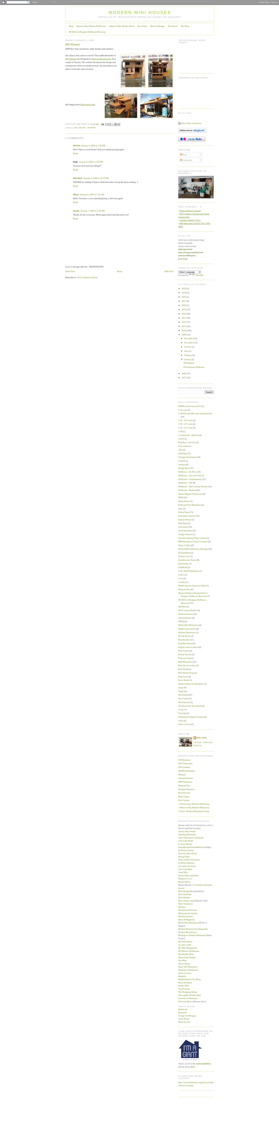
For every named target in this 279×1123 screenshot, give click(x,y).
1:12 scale (182, 410)
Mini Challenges (157, 26)
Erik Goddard (184, 767)
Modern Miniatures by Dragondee (193, 929)
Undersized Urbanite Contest (190, 717)
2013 (184, 318)
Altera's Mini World (186, 831)
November (189, 342)
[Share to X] (112, 124)
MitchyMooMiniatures (188, 625)
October (188, 347)
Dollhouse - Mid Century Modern (193, 486)
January (187, 359)
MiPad (181, 621)
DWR (180, 497)
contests (181, 464)
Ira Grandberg (184, 552)
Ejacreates (182, 1012)
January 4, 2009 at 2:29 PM (91, 162)
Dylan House (184, 501)
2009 (184, 334)
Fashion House (184, 519)
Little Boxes (183, 1019)
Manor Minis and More (188, 875)
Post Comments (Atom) (87, 277)
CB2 (180, 450)
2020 (184, 288)
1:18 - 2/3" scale (185, 424)
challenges (183, 453)
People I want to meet (187, 647)
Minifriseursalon (185, 916)
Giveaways (183, 527)
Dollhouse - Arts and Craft (189, 475)
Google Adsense (185, 534)
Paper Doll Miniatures (187, 967)
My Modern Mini (186, 954)
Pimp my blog (184, 658)
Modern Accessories (187, 629)
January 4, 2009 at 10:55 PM (96, 178)
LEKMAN (182, 567)
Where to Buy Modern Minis (121, 26)
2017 (184, 301)
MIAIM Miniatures (186, 771)
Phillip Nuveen (184, 654)
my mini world (184, 945)
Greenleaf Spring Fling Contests (192, 538)
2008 (184, 373)
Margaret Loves (185, 878)
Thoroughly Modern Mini (189, 995)
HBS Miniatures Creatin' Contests (193, 541)
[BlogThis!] (109, 124)
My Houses (173, 26)
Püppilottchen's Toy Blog (189, 979)
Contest (181, 461)
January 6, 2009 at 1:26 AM (92, 194)
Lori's (180, 578)
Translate (199, 275)
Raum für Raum (185, 982)
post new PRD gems (187, 255)
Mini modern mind (186, 900)
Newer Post (70, 271)
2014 (184, 313)
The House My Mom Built (189, 706)
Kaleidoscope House (187, 560)
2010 (184, 330)
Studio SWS (183, 985)
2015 (184, 309)
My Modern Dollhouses (188, 951)
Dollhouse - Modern (85, 128)
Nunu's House (184, 963)
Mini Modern (184, 897)
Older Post (168, 271)
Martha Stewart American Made (192, 585)
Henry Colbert (184, 545)
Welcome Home (185, 1001)
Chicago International (187, 457)
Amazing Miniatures (187, 834)
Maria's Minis (184, 882)
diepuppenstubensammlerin (190, 847)
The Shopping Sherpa (187, 992)
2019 (184, 292)
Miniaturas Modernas (187, 910)
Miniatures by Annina (187, 913)
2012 (184, 322)
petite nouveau (184, 973)
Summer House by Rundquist (191, 684)
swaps (180, 687)
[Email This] (106, 124)
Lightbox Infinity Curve (190, 220)
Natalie (76, 211)
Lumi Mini (183, 872)
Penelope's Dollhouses (188, 970)
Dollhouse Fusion (186, 850)
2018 (184, 297)
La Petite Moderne (186, 863)
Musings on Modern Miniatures (192, 935)
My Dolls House (185, 941)
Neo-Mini (182, 960)
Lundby (181, 582)
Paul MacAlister (185, 643)
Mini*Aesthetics (185, 904)
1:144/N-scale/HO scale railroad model (195, 413)
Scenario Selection (186, 789)
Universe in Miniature (187, 998)
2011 (184, 326)
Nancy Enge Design (187, 957)
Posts (184, 154)
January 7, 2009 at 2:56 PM (93, 211)
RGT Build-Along (186, 673)
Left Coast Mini (185, 869)
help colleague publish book (190, 252)
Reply (75, 153)
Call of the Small (185, 841)
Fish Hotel (182, 523)
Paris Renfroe (184, 640)
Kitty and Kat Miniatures (189, 859)
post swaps (183, 259)
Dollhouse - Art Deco (187, 472)
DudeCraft (182, 1009)
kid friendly (183, 563)
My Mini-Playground (187, 948)
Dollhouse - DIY (185, 483)
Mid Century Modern (187, 610)
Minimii (182, 774)
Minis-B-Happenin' (186, 919)
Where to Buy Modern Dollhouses (91, 26)
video (180, 720)
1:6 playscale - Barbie (187, 435)
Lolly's (181, 574)
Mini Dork (78, 178)
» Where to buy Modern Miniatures (193, 807)
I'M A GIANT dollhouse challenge (193, 549)
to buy (181, 709)
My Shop (185, 26)
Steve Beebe (183, 680)
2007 (184, 377)
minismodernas (184, 618)
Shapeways (183, 676)
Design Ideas (183, 468)
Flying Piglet (184, 856)
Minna (76, 194)
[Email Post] (102, 124)
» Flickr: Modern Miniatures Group (193, 811)
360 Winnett (72, 44)
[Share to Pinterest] (118, 124)
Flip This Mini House (187, 853)
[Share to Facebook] (115, 124)
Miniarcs (182, 907)
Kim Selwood (184, 793)
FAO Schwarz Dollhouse (194, 367)
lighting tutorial (185, 249)
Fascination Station (186, 516)
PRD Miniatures (185, 662)
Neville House (184, 636)
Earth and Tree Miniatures (189, 505)
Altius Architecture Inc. (101, 59)
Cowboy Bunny (185, 844)
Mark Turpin (183, 796)
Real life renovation (187, 665)
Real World (183, 669)
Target (181, 691)
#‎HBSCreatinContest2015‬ (189, 406)
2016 (184, 305)
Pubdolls (182, 976)
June (186, 351)
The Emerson (184, 702)
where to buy (184, 724)
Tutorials (182, 713)
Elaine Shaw (183, 512)
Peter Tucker (183, 651)
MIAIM (181, 606)
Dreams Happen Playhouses (190, 494)
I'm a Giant (142, 26)
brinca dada (183, 446)
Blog (71, 26)
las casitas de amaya (187, 866)
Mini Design (183, 891)
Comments (187, 160)
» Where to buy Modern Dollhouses (193, 804)
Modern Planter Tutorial (190, 211)
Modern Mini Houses (139, 12)
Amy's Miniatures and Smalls (191, 838)
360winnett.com (87, 104)
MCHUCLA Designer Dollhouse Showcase (87, 32)
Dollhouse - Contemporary (190, 479)
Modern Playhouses (187, 632)
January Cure (184, 556)
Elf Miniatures (184, 760)
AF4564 (76, 145)
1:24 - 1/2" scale (185, 427)
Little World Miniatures (188, 571)
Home (119, 271)
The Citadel (183, 698)
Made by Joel (184, 1022)
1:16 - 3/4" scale (185, 420)
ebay (180, 508)
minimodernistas (185, 614)
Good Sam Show (185, 530)
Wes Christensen (185, 763)
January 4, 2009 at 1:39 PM (93, 145)
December (188, 338)
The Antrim (183, 695)
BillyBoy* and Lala (187, 442)
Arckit (181, 438)
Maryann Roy (184, 589)
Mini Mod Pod (184, 894)
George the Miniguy (187, 1015)
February (188, 355)
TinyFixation (184, 989)
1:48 (180, 431)
